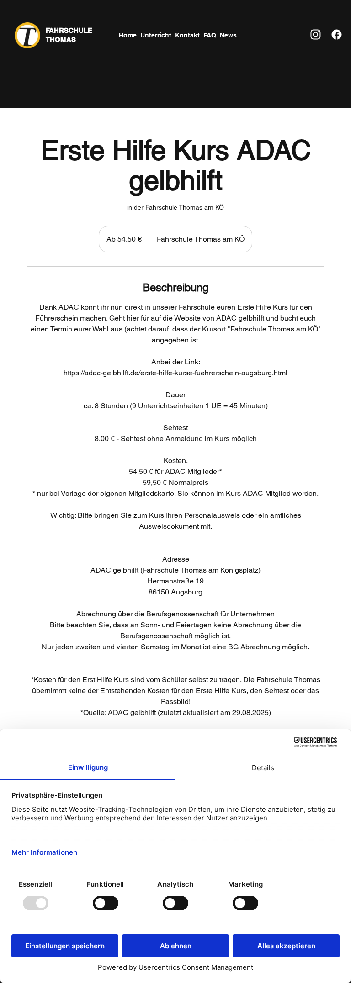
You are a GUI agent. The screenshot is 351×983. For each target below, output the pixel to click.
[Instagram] (315, 34)
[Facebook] (336, 34)
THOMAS (61, 39)
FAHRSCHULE (69, 30)
